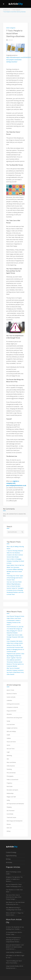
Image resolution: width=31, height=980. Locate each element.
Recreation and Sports (12, 790)
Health (8, 735)
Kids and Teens (11, 748)
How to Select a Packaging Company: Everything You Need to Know (15, 561)
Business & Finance (12, 693)
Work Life (9, 828)
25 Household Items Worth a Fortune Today (14, 933)
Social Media (10, 814)
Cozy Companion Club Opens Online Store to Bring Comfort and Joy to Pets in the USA (15, 643)
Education (9, 714)
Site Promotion (10, 810)
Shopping (9, 807)
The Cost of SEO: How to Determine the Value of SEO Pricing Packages (13, 897)
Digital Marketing (11, 856)
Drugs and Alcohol (11, 711)
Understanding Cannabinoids (14, 952)
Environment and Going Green (14, 717)
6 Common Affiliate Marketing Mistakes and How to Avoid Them (15, 571)
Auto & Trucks (10, 690)
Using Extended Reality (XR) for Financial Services (14, 967)
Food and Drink (11, 724)
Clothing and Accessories (13, 704)
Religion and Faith (11, 797)
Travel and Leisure (11, 817)
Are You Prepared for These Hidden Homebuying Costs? (14, 885)
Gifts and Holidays (11, 731)
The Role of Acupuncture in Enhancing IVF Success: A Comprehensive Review (13, 939)
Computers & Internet (12, 707)
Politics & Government (12, 779)
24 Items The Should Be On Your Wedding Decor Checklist (15, 928)
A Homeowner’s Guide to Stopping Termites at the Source (14, 622)
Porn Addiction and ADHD (14, 660)
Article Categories (16, 9)
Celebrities (9, 700)
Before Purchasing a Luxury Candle (13, 873)
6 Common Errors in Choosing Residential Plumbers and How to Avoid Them (15, 592)
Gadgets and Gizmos (12, 728)
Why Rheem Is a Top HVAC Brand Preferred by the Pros (15, 903)
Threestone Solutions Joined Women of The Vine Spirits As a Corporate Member (15, 664)
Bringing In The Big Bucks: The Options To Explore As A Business (14, 879)
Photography (10, 776)
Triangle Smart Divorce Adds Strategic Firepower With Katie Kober (15, 637)
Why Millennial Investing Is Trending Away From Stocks (14, 908)
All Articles (9, 862)
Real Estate (9, 786)
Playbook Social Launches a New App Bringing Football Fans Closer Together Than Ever (15, 655)
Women (9, 824)
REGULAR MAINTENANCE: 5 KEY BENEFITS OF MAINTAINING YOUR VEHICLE (15, 947)
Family (8, 721)
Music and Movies (11, 762)
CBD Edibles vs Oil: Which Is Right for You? (15, 956)
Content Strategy (11, 852)
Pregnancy (9, 783)
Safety (8, 800)
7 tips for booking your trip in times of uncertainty (14, 962)
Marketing (9, 755)
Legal (8, 752)
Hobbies (9, 738)
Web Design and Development (14, 821)
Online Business (11, 766)
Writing (8, 831)
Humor (8, 745)
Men (8, 759)
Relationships (10, 793)
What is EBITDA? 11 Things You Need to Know (14, 914)
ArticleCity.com (6, 9)
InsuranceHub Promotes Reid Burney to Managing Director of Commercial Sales (15, 649)
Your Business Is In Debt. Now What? (14, 891)
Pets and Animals (11, 772)
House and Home (11, 741)
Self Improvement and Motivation (15, 803)
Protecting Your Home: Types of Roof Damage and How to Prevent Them (15, 578)
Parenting (9, 769)
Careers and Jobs (11, 697)
